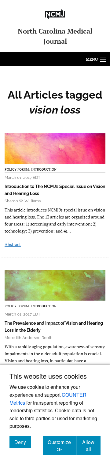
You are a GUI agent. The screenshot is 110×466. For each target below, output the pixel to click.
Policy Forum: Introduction (31, 169)
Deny (22, 442)
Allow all (91, 446)
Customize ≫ (62, 446)
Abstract (13, 244)
